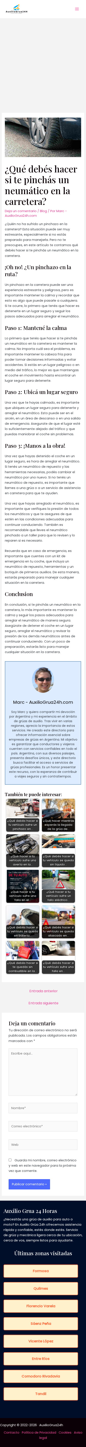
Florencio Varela (40, 1306)
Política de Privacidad (39, 1432)
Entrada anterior (43, 991)
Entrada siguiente (43, 1003)
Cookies (65, 1432)
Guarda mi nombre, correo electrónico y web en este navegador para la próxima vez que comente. (43, 1165)
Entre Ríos (41, 1358)
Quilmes (41, 1288)
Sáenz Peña (41, 1323)
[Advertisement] (43, 63)
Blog (43, 211)
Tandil (40, 1393)
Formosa (41, 1270)
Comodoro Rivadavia (41, 1376)
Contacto (11, 1432)
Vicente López (40, 1341)
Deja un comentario (21, 211)
